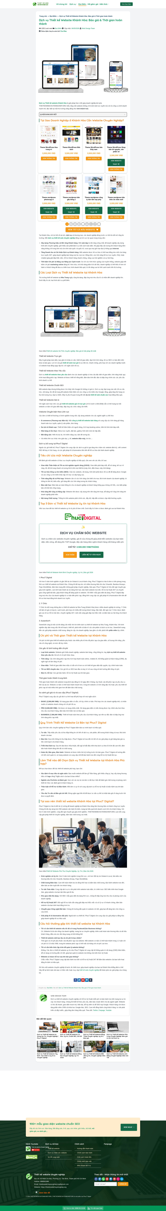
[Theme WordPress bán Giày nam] (94, 135)
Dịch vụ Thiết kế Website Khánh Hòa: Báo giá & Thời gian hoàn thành (80, 988)
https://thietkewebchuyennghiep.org (53, 1187)
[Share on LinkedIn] (86, 980)
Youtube (108, 1010)
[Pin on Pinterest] (83, 980)
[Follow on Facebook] (96, 1179)
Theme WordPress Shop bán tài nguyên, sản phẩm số (116, 149)
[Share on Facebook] (75, 980)
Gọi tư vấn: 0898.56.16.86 (75, 1208)
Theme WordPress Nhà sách (71, 148)
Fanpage (102, 1010)
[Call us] (103, 1179)
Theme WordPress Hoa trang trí (49, 148)
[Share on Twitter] (79, 980)
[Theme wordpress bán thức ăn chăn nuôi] (116, 185)
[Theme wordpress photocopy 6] (49, 185)
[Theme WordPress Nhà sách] (71, 135)
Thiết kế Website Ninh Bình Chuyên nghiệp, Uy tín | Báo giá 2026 (69, 572)
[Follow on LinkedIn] (110, 1179)
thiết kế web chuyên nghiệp (89, 970)
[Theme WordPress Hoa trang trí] (49, 135)
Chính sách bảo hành (84, 1153)
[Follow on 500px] (121, 1179)
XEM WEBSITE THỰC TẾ (116, 162)
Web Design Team (88, 28)
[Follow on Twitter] (99, 1179)
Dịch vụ (73, 4)
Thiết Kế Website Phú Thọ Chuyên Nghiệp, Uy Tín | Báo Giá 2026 (69, 871)
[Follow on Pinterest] (107, 1179)
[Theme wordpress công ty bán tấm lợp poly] (94, 185)
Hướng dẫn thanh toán (85, 1148)
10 (91, 224)
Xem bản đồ (44, 1193)
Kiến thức (103, 4)
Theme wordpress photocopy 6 (49, 198)
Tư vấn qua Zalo (96, 1208)
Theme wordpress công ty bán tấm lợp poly (94, 198)
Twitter (95, 1010)
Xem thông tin (49, 158)
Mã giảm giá (93, 4)
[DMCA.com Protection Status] (31, 1157)
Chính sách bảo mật (84, 1161)
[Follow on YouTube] (114, 1179)
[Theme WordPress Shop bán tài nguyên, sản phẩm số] (116, 135)
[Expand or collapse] (124, 114)
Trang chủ (43, 16)
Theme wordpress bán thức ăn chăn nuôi (116, 198)
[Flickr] (118, 1179)
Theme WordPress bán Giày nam (93, 148)
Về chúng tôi (61, 4)
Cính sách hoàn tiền (84, 1157)
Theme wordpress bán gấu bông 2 (71, 198)
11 (95, 224)
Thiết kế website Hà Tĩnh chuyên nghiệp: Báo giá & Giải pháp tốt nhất (71, 351)
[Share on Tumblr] (90, 980)
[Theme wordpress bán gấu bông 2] (71, 185)
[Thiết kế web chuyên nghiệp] (42, 4)
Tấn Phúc (63, 31)
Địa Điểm (82, 4)
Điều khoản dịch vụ (84, 1165)
